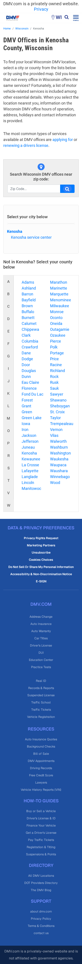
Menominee (60, 300)
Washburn (59, 447)
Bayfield (29, 300)
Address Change (41, 617)
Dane (26, 353)
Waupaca (58, 465)
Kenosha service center (31, 237)
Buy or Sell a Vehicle (41, 811)
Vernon (56, 429)
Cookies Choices (41, 560)
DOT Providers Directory (41, 883)
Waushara (59, 470)
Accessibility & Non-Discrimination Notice (41, 574)
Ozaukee (57, 335)
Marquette (59, 294)
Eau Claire (30, 382)
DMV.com (41, 604)
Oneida (56, 323)
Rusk (54, 382)
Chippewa (30, 329)
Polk (54, 347)
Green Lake (32, 417)
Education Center (41, 660)
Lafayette (30, 470)
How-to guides (41, 801)
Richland (57, 370)
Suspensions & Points (41, 854)
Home (7, 28)
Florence (29, 388)
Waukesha (59, 459)
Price (54, 359)
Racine (56, 364)
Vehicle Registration (41, 717)
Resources (41, 729)
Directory (41, 865)
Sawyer (56, 394)
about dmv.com (41, 911)
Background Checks (41, 746)
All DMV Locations (41, 876)
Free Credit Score (41, 775)
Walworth (58, 441)
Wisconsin (21, 28)
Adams (28, 282)
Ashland (29, 288)
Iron (25, 429)
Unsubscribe (41, 552)
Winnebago (60, 476)
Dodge (27, 359)
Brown (27, 306)
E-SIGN (41, 581)
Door (26, 364)
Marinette (58, 288)
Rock (54, 376)
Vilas (54, 435)
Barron (27, 294)
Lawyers (41, 782)
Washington (60, 453)
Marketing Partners (41, 545)
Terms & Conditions (41, 926)
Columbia (30, 341)
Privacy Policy (41, 919)
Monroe (57, 311)
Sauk (54, 388)
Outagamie (59, 329)
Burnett (28, 317)
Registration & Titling (41, 847)
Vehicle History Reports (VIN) (41, 790)
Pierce (55, 341)
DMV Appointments (41, 761)
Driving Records (41, 768)
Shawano (58, 400)
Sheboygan (60, 406)
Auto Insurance (41, 624)
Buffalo (28, 311)
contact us (41, 933)
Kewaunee (31, 459)
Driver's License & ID (41, 818)
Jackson (29, 435)
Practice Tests (41, 667)
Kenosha (14, 231)
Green (27, 412)
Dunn (26, 376)
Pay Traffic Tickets (41, 840)
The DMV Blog (41, 890)
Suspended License (41, 695)
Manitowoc (31, 488)
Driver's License (41, 645)
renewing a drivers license (25, 145)
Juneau (28, 447)
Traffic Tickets (41, 710)
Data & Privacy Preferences (41, 528)
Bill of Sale (41, 754)
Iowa (26, 423)
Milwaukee (59, 306)
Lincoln (28, 482)
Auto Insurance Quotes (41, 739)
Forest (27, 400)
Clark (26, 335)
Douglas (29, 370)
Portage (57, 353)
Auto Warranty (41, 631)
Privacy (41, 9)
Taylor (55, 417)
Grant (26, 406)
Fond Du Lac (32, 394)
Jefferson (30, 441)
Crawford (30, 347)
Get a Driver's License (41, 833)
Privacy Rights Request (41, 538)
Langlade (30, 476)
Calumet (29, 323)
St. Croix (57, 412)
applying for (62, 139)
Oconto (56, 317)
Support (41, 901)
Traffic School (41, 702)
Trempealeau (61, 423)
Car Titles (41, 638)
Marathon (58, 282)
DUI (41, 653)
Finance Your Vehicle (41, 825)
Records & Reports (41, 688)
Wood (55, 482)
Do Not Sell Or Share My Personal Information (41, 567)
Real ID (41, 681)
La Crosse (30, 465)
